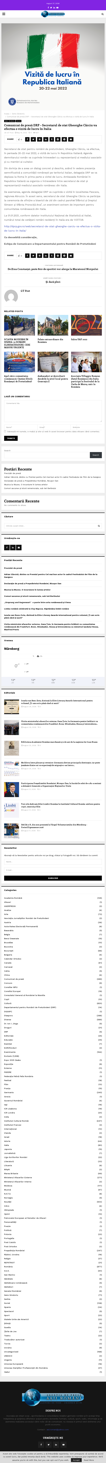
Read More (89, 1460)
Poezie (7, 1226)
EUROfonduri (10, 1048)
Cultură (7, 1003)
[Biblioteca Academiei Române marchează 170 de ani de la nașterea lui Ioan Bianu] (11, 748)
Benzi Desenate (11, 938)
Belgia (7, 934)
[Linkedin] (56, 1445)
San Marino (9, 1275)
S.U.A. (6, 1271)
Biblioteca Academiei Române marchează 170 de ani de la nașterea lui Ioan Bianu (59, 742)
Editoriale (9, 692)
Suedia (7, 1327)
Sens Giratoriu (10, 121)
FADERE (7, 1072)
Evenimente (9, 1052)
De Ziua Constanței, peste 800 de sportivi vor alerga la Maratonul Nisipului (53, 269)
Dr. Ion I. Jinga (11, 1023)
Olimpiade (9, 1210)
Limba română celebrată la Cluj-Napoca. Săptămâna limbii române (36, 609)
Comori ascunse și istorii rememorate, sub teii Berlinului (30, 488)
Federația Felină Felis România (18, 1076)
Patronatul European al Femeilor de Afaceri (25, 1218)
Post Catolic (10, 1242)
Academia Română (13, 898)
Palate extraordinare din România (50, 341)
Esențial (8, 1044)
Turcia (7, 1344)
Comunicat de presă (14, 979)
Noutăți (7, 1202)
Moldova (8, 1186)
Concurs (8, 983)
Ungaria (8, 1360)
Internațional (10, 1129)
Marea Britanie (11, 1173)
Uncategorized (11, 1352)
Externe (8, 1068)
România (8, 1266)
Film (6, 1084)
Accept (76, 1460)
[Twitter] (49, 1445)
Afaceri (7, 902)
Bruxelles (8, 942)
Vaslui (7, 1372)
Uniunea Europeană (13, 1364)
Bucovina (8, 947)
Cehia (7, 971)
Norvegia (8, 1198)
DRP (6, 1032)
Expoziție (8, 1064)
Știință (7, 1323)
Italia (6, 1145)
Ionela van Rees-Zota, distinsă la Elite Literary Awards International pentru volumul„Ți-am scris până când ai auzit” (57, 701)
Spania (7, 1307)
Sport (7, 1315)
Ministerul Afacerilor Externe (18, 1177)
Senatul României (12, 1291)
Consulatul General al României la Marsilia (24, 995)
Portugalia (9, 1238)
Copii (6, 999)
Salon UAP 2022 (79, 339)
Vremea (8, 640)
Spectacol (9, 1311)
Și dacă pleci (53, 281)
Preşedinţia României (14, 1250)
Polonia (7, 1234)
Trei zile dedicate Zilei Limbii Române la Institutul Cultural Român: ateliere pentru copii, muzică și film (60, 805)
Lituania (8, 1165)
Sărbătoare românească (15, 1283)
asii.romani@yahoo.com (58, 1429)
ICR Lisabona (10, 1109)
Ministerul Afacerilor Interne (17, 1182)
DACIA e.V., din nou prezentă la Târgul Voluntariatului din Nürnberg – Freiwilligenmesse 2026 (54, 825)
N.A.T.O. (7, 1194)
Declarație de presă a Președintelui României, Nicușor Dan (31, 481)
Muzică (7, 1190)
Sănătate (8, 1279)
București (8, 951)
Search (7, 450)
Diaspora (8, 1015)
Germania (9, 1092)
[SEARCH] (99, 526)
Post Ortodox (10, 1246)
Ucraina (7, 1348)
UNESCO (8, 1356)
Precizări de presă (12, 473)
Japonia (8, 1149)
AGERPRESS (10, 906)
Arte (6, 914)
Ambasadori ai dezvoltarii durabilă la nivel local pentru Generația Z (53, 379)
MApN (7, 1169)
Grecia (7, 1096)
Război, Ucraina (11, 1254)
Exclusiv (8, 1056)
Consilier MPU (11, 987)
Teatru (7, 1335)
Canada (7, 963)
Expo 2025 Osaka (12, 1060)
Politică (7, 1230)
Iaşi (5, 1105)
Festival (7, 1080)
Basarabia (8, 930)
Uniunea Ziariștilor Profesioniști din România (26, 1368)
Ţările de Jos (10, 1331)
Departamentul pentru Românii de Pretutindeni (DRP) (30, 1007)
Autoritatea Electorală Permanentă (21, 926)
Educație (8, 1040)
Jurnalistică (9, 1153)
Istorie (7, 1141)
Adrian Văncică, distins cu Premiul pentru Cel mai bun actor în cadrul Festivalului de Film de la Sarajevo (52, 477)
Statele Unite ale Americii (16, 1319)
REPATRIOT (9, 1262)
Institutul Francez (12, 1125)
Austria (7, 922)
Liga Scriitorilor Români (15, 1157)
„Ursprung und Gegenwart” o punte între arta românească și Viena (37, 602)
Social (19, 121)
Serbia (7, 1299)
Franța (7, 1088)
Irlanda (7, 1133)
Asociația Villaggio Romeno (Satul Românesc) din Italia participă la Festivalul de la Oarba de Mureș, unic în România (85, 381)
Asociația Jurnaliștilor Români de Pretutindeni (26, 918)
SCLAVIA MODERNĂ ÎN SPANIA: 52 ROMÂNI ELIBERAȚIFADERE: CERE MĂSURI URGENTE (17, 343)
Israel (6, 1137)
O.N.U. (7, 1206)
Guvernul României (13, 1101)
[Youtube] (63, 1445)
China (7, 975)
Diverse (7, 1019)
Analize (7, 910)
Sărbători (8, 1287)
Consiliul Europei (12, 991)
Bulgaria (8, 955)
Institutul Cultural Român (16, 1121)
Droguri (7, 1028)
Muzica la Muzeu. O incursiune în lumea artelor (26, 484)
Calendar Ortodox (12, 959)
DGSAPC (8, 1011)
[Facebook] (41, 1445)
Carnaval (8, 967)
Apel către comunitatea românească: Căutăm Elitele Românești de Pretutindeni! (18, 379)
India (6, 1117)
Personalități (10, 1222)
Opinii (7, 1214)
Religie (7, 1258)
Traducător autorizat (14, 1340)
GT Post (10, 133)
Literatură (9, 1161)
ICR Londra (9, 1113)
